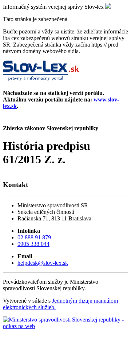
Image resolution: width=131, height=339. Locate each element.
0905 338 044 (33, 244)
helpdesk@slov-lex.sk (42, 263)
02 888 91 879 (34, 237)
